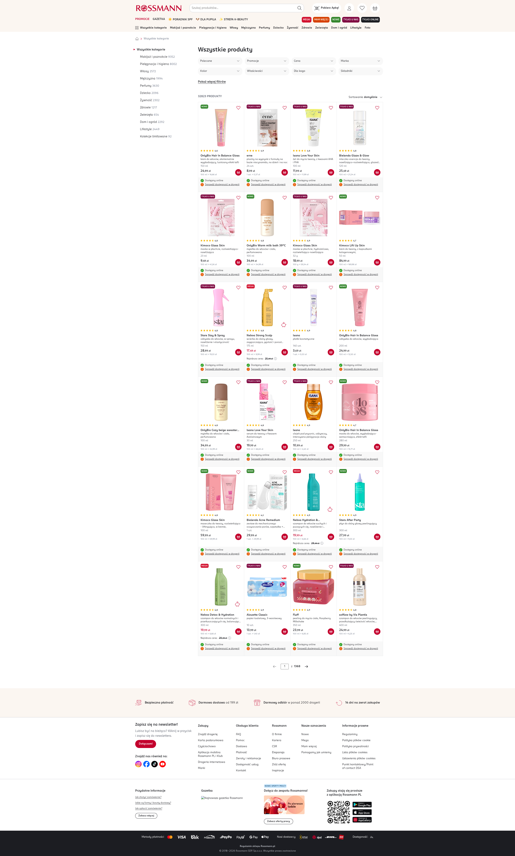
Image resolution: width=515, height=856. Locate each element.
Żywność (292, 28)
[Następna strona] (306, 667)
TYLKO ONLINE (370, 20)
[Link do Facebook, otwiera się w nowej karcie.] (146, 764)
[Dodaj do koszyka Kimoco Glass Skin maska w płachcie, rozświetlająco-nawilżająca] (238, 262)
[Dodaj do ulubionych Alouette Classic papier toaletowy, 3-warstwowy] (284, 567)
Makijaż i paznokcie (183, 28)
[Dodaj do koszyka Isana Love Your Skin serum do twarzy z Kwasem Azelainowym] (284, 447)
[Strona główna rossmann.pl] (158, 8)
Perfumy (264, 28)
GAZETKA (159, 19)
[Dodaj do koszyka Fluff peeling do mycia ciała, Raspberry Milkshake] (331, 631)
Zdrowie (307, 28)
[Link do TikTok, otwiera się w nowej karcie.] (154, 764)
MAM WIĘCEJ (321, 20)
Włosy (234, 28)
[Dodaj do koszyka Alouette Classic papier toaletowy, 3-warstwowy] (284, 631)
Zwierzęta (321, 28)
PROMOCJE (142, 19)
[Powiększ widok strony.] (372, 837)
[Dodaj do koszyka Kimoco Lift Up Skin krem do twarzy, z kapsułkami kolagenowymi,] (377, 262)
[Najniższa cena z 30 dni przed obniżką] (275, 358)
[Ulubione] (362, 8)
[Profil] (349, 8)
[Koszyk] (375, 8)
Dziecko (278, 28)
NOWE (335, 20)
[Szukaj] (299, 8)
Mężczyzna (248, 28)
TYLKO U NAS (350, 20)
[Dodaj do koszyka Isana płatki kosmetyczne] (331, 352)
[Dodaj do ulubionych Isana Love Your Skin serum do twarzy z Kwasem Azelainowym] (284, 382)
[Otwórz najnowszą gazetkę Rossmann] (222, 798)
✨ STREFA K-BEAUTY (233, 19)
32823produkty (210, 96)
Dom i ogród (339, 28)
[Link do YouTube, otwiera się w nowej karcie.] (162, 764)
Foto (367, 28)
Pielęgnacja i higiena (213, 28)
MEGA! (306, 20)
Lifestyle (356, 28)
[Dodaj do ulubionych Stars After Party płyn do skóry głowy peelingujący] (377, 472)
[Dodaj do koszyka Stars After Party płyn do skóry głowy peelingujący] (377, 537)
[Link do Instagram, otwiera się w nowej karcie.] (138, 764)
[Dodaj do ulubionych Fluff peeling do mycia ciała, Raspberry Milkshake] (331, 567)
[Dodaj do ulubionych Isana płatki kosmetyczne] (331, 287)
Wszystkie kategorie (153, 28)
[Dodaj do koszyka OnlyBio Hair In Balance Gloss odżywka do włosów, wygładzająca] (377, 352)
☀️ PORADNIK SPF (180, 19)
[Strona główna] (137, 39)
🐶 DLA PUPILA (206, 19)
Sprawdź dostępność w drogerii (222, 184)
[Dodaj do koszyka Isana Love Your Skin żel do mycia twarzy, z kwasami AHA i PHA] (331, 172)
